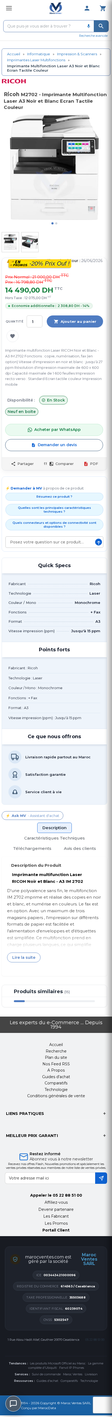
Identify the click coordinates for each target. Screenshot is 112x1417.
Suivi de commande (46, 1374)
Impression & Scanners (77, 54)
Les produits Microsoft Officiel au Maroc (58, 1363)
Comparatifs (69, 1381)
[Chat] (13, 1404)
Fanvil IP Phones (71, 1368)
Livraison (91, 1374)
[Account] (87, 8)
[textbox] (43, 26)
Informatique (38, 54)
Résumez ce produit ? (54, 496)
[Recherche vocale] (88, 26)
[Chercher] (101, 26)
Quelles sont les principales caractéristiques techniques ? (54, 509)
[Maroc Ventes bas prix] (56, 8)
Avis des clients (80, 848)
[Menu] (9, 8)
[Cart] (103, 8)
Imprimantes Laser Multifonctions (36, 60)
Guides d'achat (47, 1381)
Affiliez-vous (56, 1202)
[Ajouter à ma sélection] (12, 336)
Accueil (13, 54)
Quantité (14, 321)
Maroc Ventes (72, 1374)
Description (54, 827)
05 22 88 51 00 (67, 1195)
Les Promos (56, 1223)
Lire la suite (23, 957)
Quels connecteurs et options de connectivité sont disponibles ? (54, 524)
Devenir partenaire (56, 1209)
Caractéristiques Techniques (54, 838)
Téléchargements (32, 848)
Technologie (89, 1381)
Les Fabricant (56, 1216)
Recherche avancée (93, 36)
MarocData (47, 1408)
